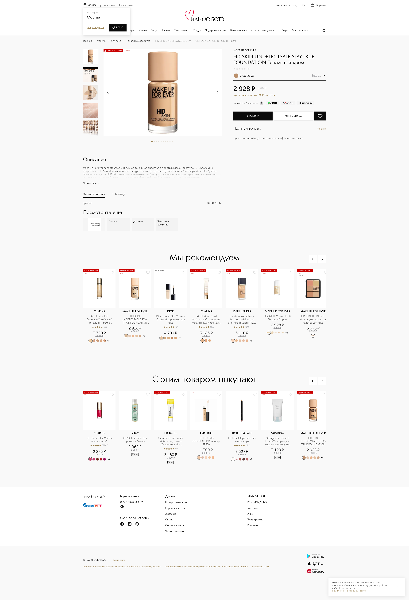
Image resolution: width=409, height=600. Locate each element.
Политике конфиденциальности (349, 591)
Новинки (165, 30)
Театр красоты (300, 30)
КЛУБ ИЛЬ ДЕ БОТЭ (258, 502)
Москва (92, 5)
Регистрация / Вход (286, 5)
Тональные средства (138, 40)
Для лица (116, 40)
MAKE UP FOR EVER (244, 50)
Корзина (321, 5)
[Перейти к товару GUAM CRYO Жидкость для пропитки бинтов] (136, 428)
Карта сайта (119, 560)
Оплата (169, 520)
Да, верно (117, 27)
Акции (285, 30)
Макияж (143, 30)
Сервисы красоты (175, 508)
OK (397, 587)
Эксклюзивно (181, 30)
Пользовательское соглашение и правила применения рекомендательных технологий (206, 567)
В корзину (253, 116)
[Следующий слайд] (90, 132)
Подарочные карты (216, 30)
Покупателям (125, 5)
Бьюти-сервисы (238, 30)
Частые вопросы (174, 531)
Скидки (197, 30)
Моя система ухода (262, 30)
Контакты (252, 525)
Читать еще (90, 183)
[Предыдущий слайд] (313, 259)
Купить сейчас (293, 116)
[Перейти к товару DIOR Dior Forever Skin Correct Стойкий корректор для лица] (172, 306)
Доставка (170, 514)
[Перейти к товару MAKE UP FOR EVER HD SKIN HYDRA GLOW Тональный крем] (279, 306)
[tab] (94, 195)
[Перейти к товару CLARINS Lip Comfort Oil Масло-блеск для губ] (101, 428)
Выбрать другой (96, 28)
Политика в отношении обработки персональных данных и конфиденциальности (122, 567)
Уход (154, 30)
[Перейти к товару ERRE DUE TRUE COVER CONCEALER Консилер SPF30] (208, 428)
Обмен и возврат (175, 525)
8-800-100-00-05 (131, 502)
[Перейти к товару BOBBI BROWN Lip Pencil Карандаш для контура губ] (243, 428)
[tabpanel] (152, 203)
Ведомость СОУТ (260, 567)
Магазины (109, 5)
